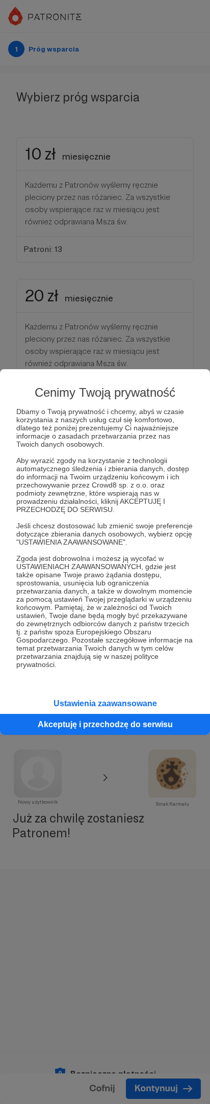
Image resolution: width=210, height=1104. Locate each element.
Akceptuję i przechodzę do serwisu (105, 724)
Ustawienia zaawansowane (105, 703)
